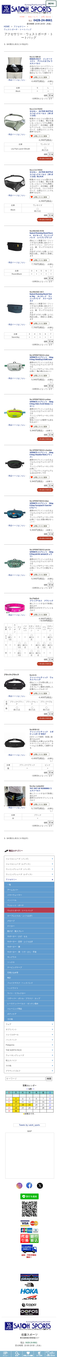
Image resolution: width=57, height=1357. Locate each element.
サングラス (11, 957)
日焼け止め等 (12, 973)
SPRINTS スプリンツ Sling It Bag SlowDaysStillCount (41, 358)
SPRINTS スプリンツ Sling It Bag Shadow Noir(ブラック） (41, 454)
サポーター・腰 (13, 947)
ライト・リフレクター (16, 993)
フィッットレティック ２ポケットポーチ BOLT (41, 733)
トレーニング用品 (14, 1009)
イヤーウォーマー (14, 895)
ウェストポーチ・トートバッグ (20, 910)
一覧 (9, 885)
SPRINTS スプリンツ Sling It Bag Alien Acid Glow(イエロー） (41, 404)
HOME (22, 17)
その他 (10, 1019)
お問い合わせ (46, 17)
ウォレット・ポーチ (15, 905)
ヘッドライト (12, 988)
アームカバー (12, 890)
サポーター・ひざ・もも (17, 936)
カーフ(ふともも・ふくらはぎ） (20, 916)
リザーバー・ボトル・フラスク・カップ (23, 998)
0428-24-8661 (42, 20)
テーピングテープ (14, 967)
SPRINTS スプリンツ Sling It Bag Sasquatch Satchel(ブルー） (41, 505)
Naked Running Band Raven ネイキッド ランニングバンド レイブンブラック (41, 235)
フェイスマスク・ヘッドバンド (20, 983)
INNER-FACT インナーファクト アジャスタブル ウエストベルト (41, 61)
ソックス (11, 962)
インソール (11, 900)
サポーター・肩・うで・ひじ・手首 (21, 952)
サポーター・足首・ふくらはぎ (20, 942)
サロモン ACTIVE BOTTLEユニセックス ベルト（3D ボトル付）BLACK (41, 174)
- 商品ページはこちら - (16, 80)
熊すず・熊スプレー (15, 931)
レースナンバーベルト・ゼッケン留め (22, 1004)
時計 (9, 978)
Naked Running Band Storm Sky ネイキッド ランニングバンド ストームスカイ (41, 297)
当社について (33, 17)
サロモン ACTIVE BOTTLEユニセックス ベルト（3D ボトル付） (41, 113)
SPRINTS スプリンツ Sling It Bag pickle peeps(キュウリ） (41, 554)
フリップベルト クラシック (41, 601)
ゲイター (11, 926)
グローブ (11, 921)
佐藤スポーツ (29, 1336)
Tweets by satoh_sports (29, 1125)
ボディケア (11, 1014)
